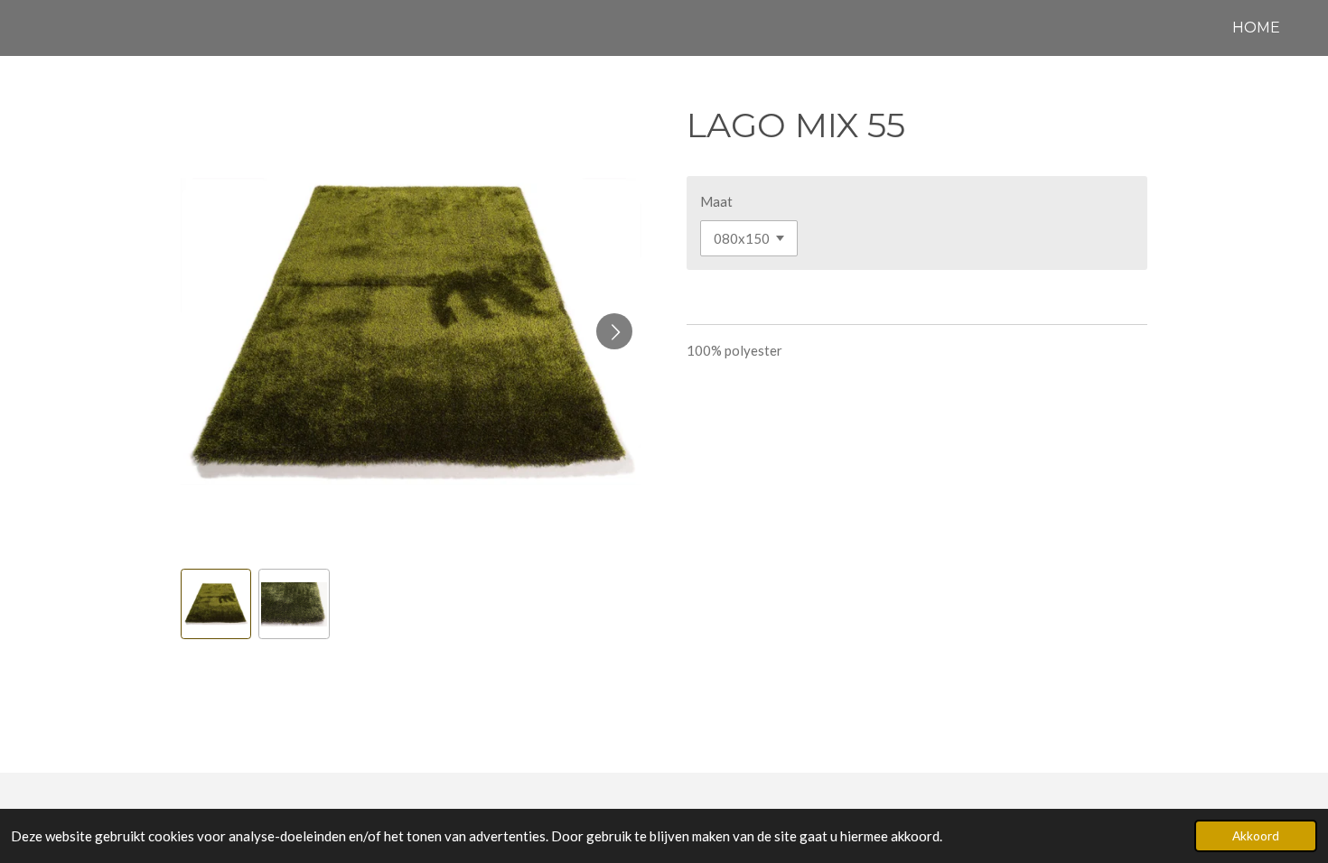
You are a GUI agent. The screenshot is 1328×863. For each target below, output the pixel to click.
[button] (216, 604)
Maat (716, 201)
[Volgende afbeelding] (614, 331)
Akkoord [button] (1255, 836)
